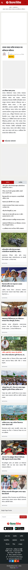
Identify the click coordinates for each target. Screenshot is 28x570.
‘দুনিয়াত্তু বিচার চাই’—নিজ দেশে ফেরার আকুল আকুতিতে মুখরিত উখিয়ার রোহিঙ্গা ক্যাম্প (13, 388)
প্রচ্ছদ (10, 7)
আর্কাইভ (15, 536)
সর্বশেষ (7, 182)
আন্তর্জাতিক (6, 540)
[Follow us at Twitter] (13, 561)
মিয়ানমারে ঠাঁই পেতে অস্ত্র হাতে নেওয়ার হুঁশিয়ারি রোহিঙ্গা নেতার (12, 285)
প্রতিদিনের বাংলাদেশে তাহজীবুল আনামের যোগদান (13, 219)
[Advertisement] (14, 28)
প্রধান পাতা (7, 536)
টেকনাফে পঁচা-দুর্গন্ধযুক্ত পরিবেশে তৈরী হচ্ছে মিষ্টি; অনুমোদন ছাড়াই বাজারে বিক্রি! (13, 458)
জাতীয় (21, 536)
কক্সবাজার (15, 7)
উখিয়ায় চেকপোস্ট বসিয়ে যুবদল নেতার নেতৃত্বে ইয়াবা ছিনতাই (14, 492)
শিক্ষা (14, 544)
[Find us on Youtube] (18, 561)
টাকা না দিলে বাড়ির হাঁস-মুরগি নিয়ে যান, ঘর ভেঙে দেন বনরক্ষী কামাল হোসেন (13, 354)
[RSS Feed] (15, 561)
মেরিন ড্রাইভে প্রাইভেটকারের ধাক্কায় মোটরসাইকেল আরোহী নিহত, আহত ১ (11, 250)
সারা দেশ (22, 540)
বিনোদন (7, 544)
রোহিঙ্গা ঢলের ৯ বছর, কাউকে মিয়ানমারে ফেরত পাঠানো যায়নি (12, 423)
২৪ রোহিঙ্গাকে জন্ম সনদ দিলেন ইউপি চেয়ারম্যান (13, 228)
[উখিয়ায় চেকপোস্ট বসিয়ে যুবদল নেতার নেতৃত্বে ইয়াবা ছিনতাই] (14, 482)
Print (11, 56)
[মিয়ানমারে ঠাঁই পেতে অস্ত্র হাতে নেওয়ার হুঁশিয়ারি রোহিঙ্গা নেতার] (14, 274)
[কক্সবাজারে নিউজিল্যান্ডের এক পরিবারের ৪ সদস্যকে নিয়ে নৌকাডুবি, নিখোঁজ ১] (14, 309)
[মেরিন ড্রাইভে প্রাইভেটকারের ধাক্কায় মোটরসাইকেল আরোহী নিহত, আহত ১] (14, 240)
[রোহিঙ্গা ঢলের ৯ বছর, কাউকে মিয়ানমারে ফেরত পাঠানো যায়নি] (14, 412)
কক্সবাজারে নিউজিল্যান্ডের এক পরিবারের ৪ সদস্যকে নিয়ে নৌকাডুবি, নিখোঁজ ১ (13, 319)
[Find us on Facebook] (10, 561)
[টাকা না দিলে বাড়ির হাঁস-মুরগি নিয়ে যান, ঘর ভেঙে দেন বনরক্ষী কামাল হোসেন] (14, 343)
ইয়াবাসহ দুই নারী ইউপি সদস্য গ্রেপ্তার (10, 202)
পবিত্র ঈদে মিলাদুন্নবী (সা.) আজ (9, 210)
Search (24, 517)
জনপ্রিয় (20, 182)
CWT (17, 568)
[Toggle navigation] (25, 2)
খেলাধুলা (20, 544)
